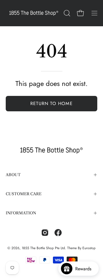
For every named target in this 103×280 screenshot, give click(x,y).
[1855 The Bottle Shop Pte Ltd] (34, 13)
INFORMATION (21, 213)
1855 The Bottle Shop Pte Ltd (43, 248)
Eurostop (89, 248)
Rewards (85, 268)
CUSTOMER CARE (23, 194)
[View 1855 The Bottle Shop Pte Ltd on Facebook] (58, 232)
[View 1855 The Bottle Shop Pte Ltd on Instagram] (45, 232)
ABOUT (13, 174)
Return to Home (51, 103)
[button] (66, 13)
